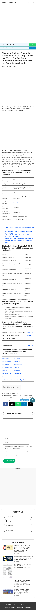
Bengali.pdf (17, 376)
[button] (28, 2)
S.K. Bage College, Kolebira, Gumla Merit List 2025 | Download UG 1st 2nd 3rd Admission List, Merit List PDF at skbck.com (23, 591)
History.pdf (16, 367)
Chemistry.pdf (17, 373)
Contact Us (13, 607)
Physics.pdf (5, 364)
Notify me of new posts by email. (14, 455)
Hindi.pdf (4, 370)
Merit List (15, 393)
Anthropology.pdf (7, 380)
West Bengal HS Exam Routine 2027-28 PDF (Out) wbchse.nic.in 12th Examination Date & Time (23, 566)
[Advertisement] (18, 25)
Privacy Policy (27, 607)
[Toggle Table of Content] (17, 387)
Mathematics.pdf (7, 367)
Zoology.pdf (5, 358)
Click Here (30, 332)
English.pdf (17, 370)
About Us (7, 607)
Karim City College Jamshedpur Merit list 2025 (19, 238)
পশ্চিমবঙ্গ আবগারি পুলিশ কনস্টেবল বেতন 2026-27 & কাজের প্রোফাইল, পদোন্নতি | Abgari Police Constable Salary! (23, 558)
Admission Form (18, 202)
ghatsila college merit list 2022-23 (24, 398)
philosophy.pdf (18, 364)
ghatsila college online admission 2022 (12, 400)
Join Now (32, 44)
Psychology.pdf (6, 361)
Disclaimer (20, 607)
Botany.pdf (5, 376)
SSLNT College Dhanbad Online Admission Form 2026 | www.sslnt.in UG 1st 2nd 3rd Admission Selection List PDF (23, 582)
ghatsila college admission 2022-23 (13, 395)
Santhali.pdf (17, 358)
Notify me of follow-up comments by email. (16, 451)
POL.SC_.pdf (17, 361)
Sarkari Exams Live (9, 2)
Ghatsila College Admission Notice (23, 380)
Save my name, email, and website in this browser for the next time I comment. (19, 447)
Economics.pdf (6, 373)
